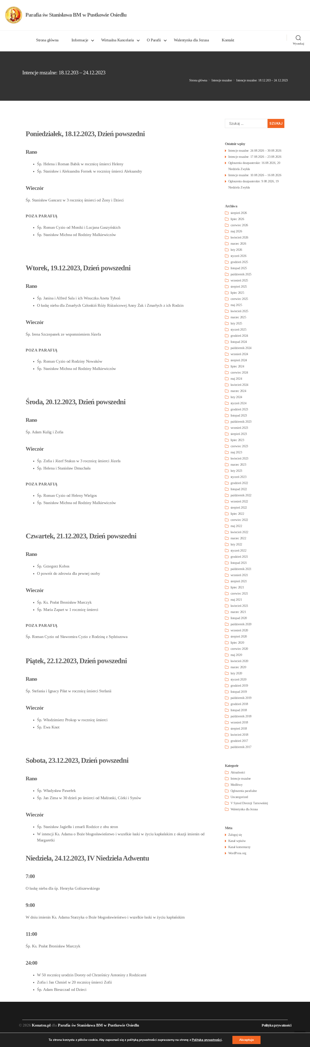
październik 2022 (241, 495)
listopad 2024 (239, 342)
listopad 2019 (239, 691)
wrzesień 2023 (239, 427)
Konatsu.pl (41, 1025)
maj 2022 (236, 526)
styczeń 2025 (238, 329)
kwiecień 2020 (239, 661)
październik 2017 (241, 747)
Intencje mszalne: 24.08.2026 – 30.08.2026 (254, 150)
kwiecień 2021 (239, 606)
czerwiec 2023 (239, 446)
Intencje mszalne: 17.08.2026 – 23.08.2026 (254, 156)
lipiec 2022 (237, 513)
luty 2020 (236, 673)
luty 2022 (236, 544)
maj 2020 (236, 655)
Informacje (79, 40)
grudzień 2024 (239, 335)
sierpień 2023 (239, 434)
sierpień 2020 (239, 636)
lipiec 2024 (237, 366)
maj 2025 (236, 305)
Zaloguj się (235, 834)
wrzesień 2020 (239, 630)
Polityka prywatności (276, 1025)
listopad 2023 (239, 415)
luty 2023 (236, 470)
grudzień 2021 (239, 556)
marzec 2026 (238, 243)
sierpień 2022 (239, 507)
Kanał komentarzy (239, 847)
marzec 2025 (238, 317)
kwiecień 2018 (239, 734)
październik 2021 (241, 569)
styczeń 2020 (238, 679)
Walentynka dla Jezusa (191, 40)
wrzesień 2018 (239, 722)
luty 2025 (236, 323)
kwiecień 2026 (239, 237)
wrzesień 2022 (239, 501)
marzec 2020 (238, 667)
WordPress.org (237, 853)
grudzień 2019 (239, 685)
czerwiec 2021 (239, 593)
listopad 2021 (239, 563)
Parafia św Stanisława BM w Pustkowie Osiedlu (98, 1025)
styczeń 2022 (238, 550)
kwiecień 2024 (239, 385)
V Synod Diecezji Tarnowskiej (249, 803)
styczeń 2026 (238, 256)
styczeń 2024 (238, 403)
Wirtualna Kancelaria (117, 40)
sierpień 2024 (239, 360)
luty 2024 (236, 397)
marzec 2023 (238, 464)
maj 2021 (236, 599)
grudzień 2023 (239, 409)
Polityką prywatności (207, 1040)
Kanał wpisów (237, 841)
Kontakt (228, 40)
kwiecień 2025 (239, 311)
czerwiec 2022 (239, 520)
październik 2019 (241, 698)
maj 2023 (236, 452)
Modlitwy (237, 784)
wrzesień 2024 (239, 354)
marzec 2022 (238, 538)
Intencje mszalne (241, 778)
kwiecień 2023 (239, 458)
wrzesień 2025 (239, 280)
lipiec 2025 (237, 292)
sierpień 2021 (239, 581)
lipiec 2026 (237, 219)
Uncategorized (239, 797)
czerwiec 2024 (239, 372)
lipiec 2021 (237, 587)
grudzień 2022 (239, 483)
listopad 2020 (239, 618)
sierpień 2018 (239, 728)
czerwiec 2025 (239, 299)
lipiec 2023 (237, 440)
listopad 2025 (239, 268)
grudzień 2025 (239, 262)
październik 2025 (241, 274)
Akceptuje (246, 1040)
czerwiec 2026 (239, 225)
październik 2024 (241, 348)
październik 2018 (241, 716)
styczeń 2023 (238, 477)
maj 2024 (236, 378)
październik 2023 (241, 421)
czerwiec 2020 (239, 648)
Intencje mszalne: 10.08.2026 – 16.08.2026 (254, 175)
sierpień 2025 (239, 286)
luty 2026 (236, 249)
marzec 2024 (238, 391)
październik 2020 (241, 624)
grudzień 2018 (239, 704)
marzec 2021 (238, 612)
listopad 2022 (239, 489)
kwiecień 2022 (239, 532)
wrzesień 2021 (239, 575)
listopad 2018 (239, 710)
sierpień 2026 (239, 213)
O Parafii (154, 40)
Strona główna (47, 40)
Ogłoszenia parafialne (244, 791)
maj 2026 (236, 231)
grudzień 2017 (239, 741)
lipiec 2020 (237, 642)
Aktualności (238, 772)
